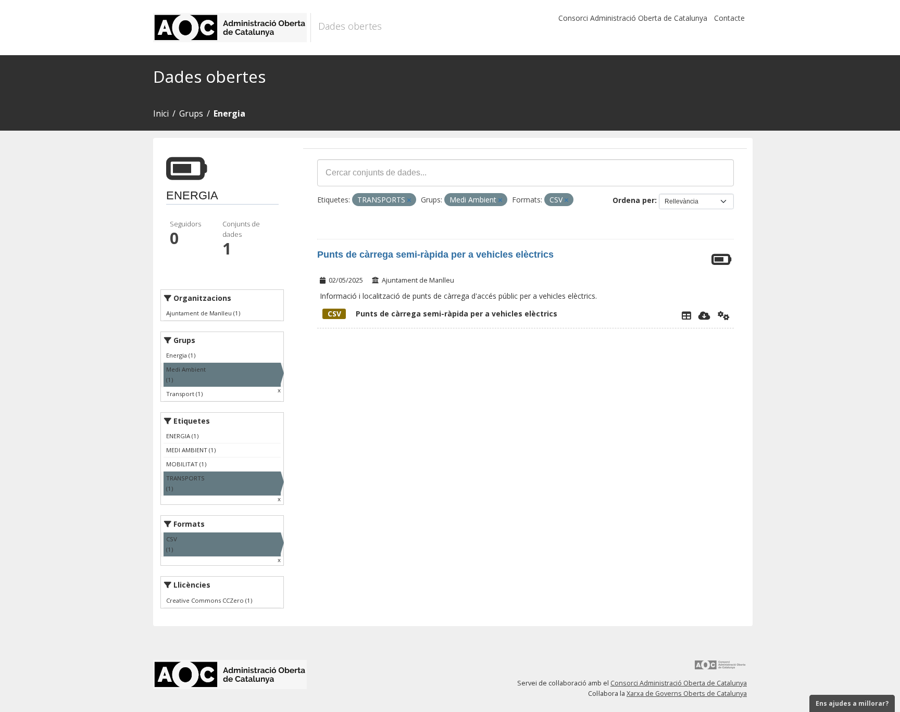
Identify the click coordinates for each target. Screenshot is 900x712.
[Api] (724, 315)
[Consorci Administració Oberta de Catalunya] (720, 668)
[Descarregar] (704, 315)
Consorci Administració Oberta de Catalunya (632, 18)
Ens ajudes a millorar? (852, 703)
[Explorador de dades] (686, 315)
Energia (229, 113)
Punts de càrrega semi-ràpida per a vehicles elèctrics (435, 254)
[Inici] (232, 27)
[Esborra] (409, 200)
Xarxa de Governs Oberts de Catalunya (687, 693)
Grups (191, 113)
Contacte (729, 18)
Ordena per (633, 200)
